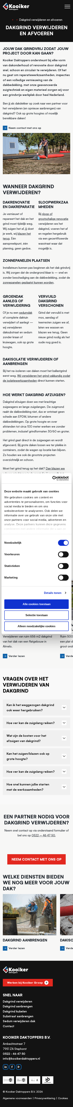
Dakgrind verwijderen (17, 1001)
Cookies (63, 1098)
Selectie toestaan (36, 615)
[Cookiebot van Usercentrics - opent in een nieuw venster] (52, 478)
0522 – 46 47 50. (44, 835)
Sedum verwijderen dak (19, 1021)
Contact (8, 1026)
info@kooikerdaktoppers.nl (21, 1058)
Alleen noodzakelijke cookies (36, 626)
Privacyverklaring (45, 1098)
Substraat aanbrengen (18, 1016)
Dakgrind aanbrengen (18, 1006)
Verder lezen (17, 656)
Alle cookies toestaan (37, 604)
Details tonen (52, 592)
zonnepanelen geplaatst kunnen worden (28, 282)
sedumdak (25, 312)
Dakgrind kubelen (15, 1011)
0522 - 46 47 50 (14, 1053)
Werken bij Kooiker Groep (27, 982)
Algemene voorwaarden (17, 1098)
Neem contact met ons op (25, 127)
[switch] (63, 554)
